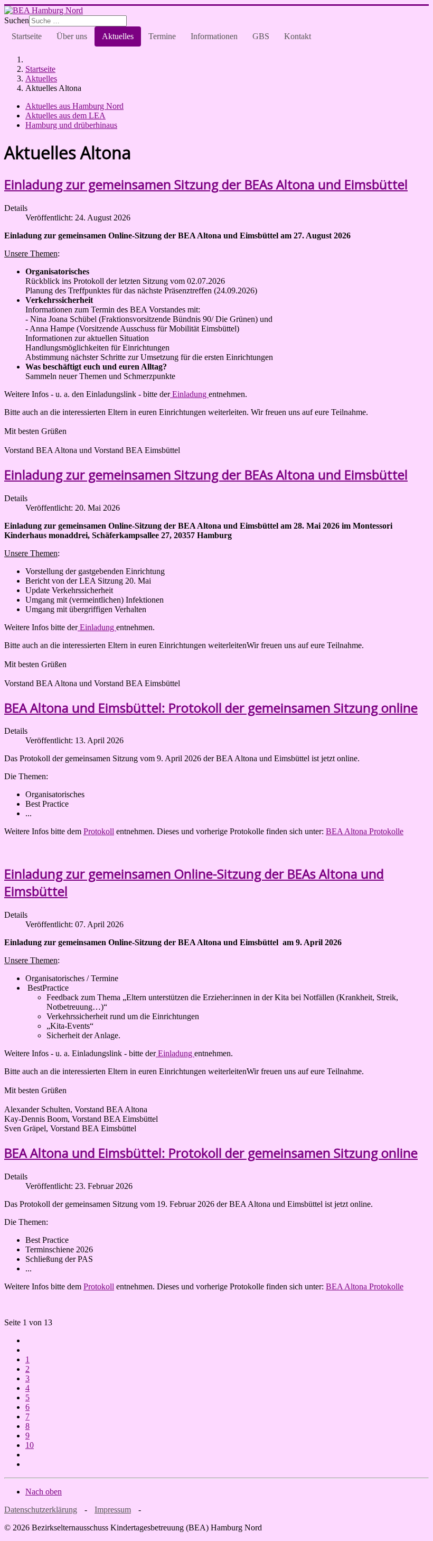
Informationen (214, 36)
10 (29, 1445)
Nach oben (43, 1491)
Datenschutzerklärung (40, 1509)
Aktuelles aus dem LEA (65, 115)
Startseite (27, 36)
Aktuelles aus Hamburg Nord (74, 105)
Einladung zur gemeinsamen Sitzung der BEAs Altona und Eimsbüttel (206, 184)
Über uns (72, 36)
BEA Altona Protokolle (364, 831)
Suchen (16, 20)
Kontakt (297, 36)
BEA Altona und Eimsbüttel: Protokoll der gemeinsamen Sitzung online (211, 707)
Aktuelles (118, 36)
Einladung (189, 394)
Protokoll (98, 831)
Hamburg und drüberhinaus (71, 125)
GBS (260, 36)
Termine (162, 36)
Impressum (113, 1509)
